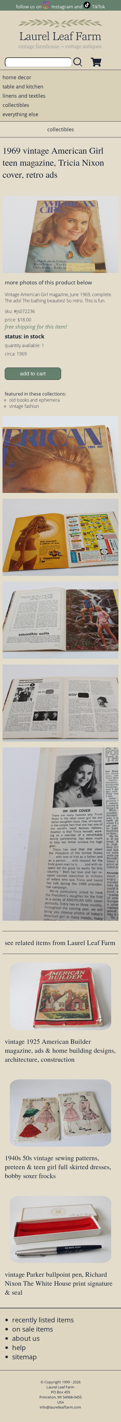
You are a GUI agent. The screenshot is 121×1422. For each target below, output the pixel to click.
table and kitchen (23, 86)
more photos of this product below (48, 282)
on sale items (32, 1329)
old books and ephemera (34, 400)
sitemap (24, 1356)
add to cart (33, 373)
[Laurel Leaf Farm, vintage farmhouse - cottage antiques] (60, 34)
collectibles (16, 105)
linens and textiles (24, 95)
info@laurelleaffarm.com (60, 1407)
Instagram (62, 7)
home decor (17, 77)
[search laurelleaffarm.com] (79, 62)
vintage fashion (24, 406)
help (19, 1347)
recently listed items (43, 1319)
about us (26, 1338)
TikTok (98, 7)
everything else (20, 114)
